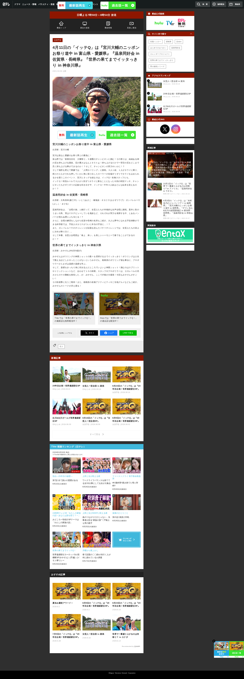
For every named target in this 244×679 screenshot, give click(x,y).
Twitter (165, 129)
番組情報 (108, 28)
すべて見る (95, 434)
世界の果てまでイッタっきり (161, 60)
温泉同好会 (175, 48)
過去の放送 (85, 28)
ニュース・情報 (29, 4)
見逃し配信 (131, 28)
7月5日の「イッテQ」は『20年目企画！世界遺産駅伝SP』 (66, 635)
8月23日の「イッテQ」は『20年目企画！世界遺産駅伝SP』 (126, 604)
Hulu (117, 135)
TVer (76, 135)
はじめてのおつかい (158, 48)
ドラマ (17, 4)
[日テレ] (6, 4)
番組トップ (61, 28)
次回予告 (57, 40)
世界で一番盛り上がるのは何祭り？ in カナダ (125, 635)
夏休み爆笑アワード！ (63, 603)
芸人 (61, 346)
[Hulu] (118, 5)
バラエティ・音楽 (46, 4)
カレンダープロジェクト (160, 54)
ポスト (92, 333)
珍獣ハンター (155, 42)
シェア (111, 333)
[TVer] (75, 5)
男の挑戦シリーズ (157, 66)
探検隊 (168, 42)
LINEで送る (128, 333)
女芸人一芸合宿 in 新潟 (93, 634)
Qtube (178, 42)
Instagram (176, 129)
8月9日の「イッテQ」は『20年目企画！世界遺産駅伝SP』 (96, 604)
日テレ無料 (181, 23)
